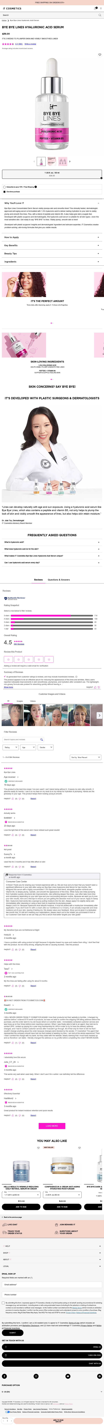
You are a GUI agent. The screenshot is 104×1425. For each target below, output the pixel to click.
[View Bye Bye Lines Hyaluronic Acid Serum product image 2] (52, 161)
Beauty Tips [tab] (10, 254)
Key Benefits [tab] (11, 246)
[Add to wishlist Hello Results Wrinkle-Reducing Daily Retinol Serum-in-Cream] (38, 1148)
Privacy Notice (86, 1325)
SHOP (6, 1253)
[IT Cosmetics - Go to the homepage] (12, 8)
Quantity (5, 1418)
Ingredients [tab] (10, 262)
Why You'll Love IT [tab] (14, 203)
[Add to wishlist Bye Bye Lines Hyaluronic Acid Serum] (100, 55)
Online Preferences (54, 1409)
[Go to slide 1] (51, 323)
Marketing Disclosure (30, 1325)
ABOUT (7, 1259)
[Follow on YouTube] (67, 1376)
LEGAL (6, 1266)
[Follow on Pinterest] (99, 1376)
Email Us (97, 1347)
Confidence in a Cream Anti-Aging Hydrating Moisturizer (62, 1188)
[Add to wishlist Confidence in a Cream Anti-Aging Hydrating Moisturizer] (79, 1148)
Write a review (30, 44)
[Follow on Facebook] (4, 1376)
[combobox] (50, 15)
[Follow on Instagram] (36, 1376)
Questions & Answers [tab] (59, 580)
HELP (6, 1246)
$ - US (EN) (6, 1392)
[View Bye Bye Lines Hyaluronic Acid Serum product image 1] (41, 161)
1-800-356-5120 (94, 1355)
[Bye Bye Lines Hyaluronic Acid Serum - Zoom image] (52, 104)
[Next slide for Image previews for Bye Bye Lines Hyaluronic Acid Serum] (69, 161)
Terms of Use (74, 1323)
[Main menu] (101, 8)
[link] (95, 8)
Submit (13, 1333)
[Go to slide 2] (53, 323)
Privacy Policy (69, 1404)
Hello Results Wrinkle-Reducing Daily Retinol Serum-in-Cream (21, 1188)
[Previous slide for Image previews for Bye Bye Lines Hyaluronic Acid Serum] (34, 161)
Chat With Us (95, 1363)
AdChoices (56, 1404)
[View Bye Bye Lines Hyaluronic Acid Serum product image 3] (62, 161)
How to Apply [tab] (11, 237)
